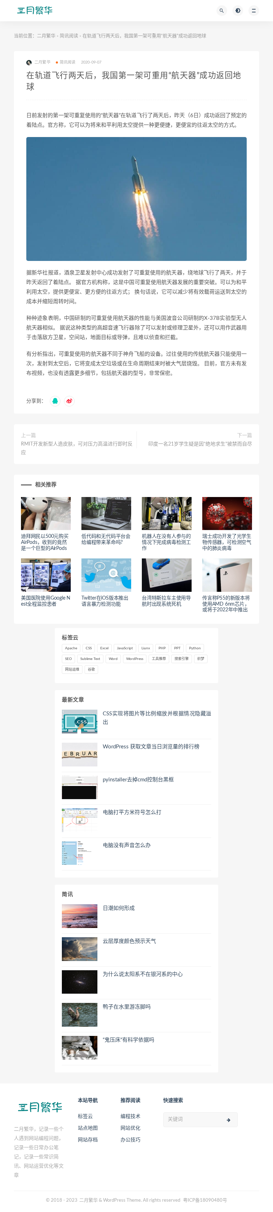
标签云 (85, 1116)
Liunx (145, 648)
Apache (71, 648)
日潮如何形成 (119, 908)
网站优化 (130, 1128)
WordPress (134, 659)
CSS (89, 648)
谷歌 (91, 669)
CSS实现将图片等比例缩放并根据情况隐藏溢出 (157, 718)
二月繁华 (46, 36)
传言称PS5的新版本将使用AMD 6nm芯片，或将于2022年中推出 (226, 604)
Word (113, 659)
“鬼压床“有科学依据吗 (128, 1040)
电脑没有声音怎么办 (127, 845)
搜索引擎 (182, 659)
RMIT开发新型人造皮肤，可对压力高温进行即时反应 (77, 448)
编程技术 (130, 1116)
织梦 (200, 659)
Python (195, 648)
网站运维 (72, 669)
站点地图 (88, 1128)
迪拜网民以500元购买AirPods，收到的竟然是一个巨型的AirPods (45, 542)
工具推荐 (159, 659)
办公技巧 (130, 1139)
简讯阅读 (69, 36)
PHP (162, 648)
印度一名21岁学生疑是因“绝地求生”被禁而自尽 (200, 444)
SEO (68, 659)
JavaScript (125, 648)
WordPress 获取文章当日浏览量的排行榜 (151, 746)
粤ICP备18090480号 (205, 1200)
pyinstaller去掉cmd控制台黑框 (138, 779)
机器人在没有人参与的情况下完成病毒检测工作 (166, 542)
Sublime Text (90, 659)
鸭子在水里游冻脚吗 (127, 1007)
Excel (104, 648)
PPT (177, 648)
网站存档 (88, 1139)
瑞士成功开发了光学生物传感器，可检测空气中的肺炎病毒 (226, 542)
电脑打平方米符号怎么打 (132, 812)
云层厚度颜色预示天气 (129, 941)
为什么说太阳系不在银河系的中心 (143, 974)
